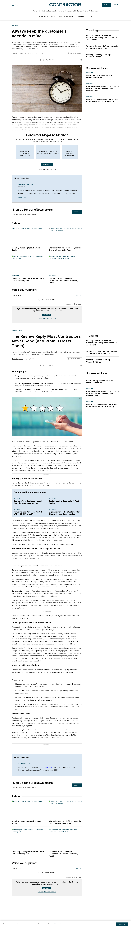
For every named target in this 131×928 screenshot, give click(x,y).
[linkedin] (44, 60)
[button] (13, 5)
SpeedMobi (48, 767)
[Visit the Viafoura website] (77, 304)
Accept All (122, 924)
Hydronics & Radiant (65, 16)
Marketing (15, 25)
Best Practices (17, 330)
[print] (81, 60)
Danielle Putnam (17, 53)
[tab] (17, 295)
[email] (53, 60)
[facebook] (40, 60)
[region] (47, 300)
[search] (16, 5)
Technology (80, 16)
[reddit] (50, 60)
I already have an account (47, 169)
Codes (53, 16)
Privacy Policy (58, 923)
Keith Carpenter (17, 359)
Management (43, 16)
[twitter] (47, 60)
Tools (90, 16)
